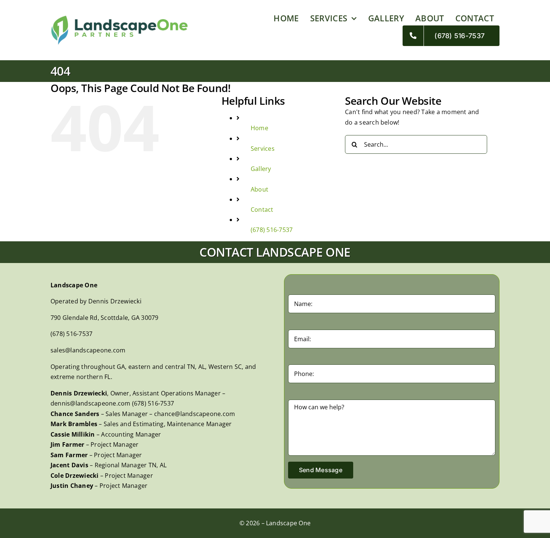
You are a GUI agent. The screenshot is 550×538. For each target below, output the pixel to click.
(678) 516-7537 (272, 230)
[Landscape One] (119, 18)
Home (259, 128)
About (259, 189)
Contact (262, 209)
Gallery (261, 169)
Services (263, 148)
